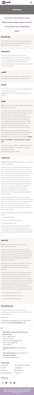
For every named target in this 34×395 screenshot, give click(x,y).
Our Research (18, 367)
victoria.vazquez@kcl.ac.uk (17, 322)
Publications (4, 370)
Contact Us (17, 373)
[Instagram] (10, 382)
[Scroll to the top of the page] (32, 393)
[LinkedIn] (14, 382)
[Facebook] (6, 382)
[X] (2, 382)
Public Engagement (6, 373)
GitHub (30, 136)
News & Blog (18, 370)
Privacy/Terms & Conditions (22, 365)
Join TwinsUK (4, 365)
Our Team (3, 367)
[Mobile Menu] (31, 2)
